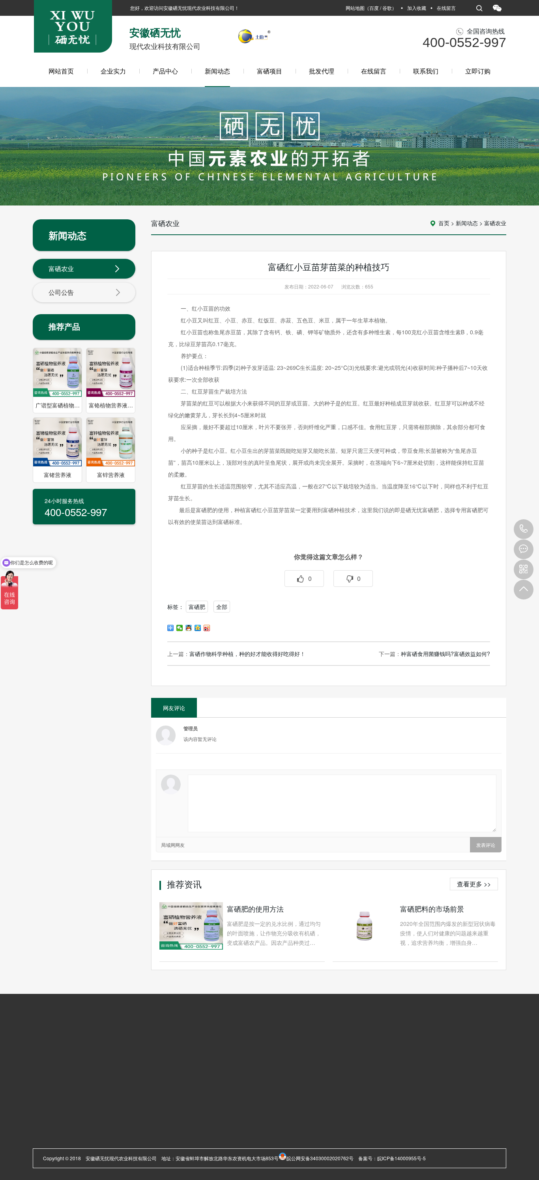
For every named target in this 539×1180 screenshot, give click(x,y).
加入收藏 (416, 7)
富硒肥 (197, 607)
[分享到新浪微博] (207, 628)
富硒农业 (61, 268)
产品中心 (165, 70)
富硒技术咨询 (102, 1138)
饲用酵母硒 (100, 1148)
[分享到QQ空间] (198, 628)
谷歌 (387, 7)
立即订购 (477, 70)
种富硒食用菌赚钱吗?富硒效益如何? (445, 654)
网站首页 (61, 70)
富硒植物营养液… (107, 1100)
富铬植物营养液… (107, 1110)
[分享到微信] (179, 628)
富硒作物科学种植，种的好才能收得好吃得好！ (247, 654)
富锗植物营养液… (107, 1119)
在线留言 (446, 7)
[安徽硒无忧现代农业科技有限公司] (73, 29)
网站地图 (355, 7)
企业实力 (113, 70)
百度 (374, 7)
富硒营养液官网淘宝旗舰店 (172, 1050)
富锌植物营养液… (107, 1129)
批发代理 (321, 70)
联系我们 (425, 70)
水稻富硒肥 (112, 1050)
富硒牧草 (78, 1050)
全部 (221, 607)
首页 (443, 223)
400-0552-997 (523, 529)
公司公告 (61, 292)
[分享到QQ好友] (188, 628)
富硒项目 (269, 70)
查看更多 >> (474, 883)
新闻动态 (217, 70)
